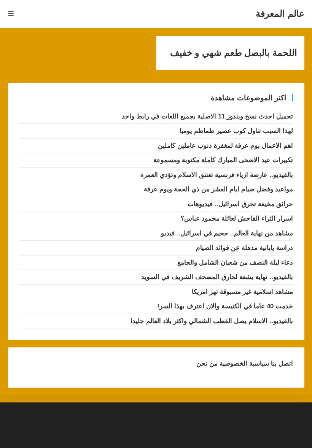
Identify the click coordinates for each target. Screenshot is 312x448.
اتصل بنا (281, 363)
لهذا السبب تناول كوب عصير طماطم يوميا (236, 130)
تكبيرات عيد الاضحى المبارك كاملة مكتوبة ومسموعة (223, 160)
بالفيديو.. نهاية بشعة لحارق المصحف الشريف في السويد (217, 277)
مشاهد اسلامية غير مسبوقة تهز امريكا (242, 291)
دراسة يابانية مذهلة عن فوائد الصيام (244, 247)
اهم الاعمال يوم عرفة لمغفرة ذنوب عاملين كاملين (225, 145)
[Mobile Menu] (11, 13)
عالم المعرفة (280, 13)
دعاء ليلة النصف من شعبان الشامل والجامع (235, 262)
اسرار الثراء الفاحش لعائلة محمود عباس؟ (237, 218)
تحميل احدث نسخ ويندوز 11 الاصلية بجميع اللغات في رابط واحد (207, 116)
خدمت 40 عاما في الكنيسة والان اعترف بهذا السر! (225, 306)
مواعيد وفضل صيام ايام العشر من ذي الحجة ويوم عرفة (218, 189)
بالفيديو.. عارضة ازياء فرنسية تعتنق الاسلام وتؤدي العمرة (216, 174)
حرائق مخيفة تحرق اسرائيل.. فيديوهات (240, 204)
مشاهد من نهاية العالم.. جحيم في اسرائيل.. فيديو (227, 233)
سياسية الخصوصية (243, 363)
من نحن (207, 363)
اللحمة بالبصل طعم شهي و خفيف (233, 53)
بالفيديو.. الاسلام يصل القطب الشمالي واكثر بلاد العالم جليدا (212, 321)
